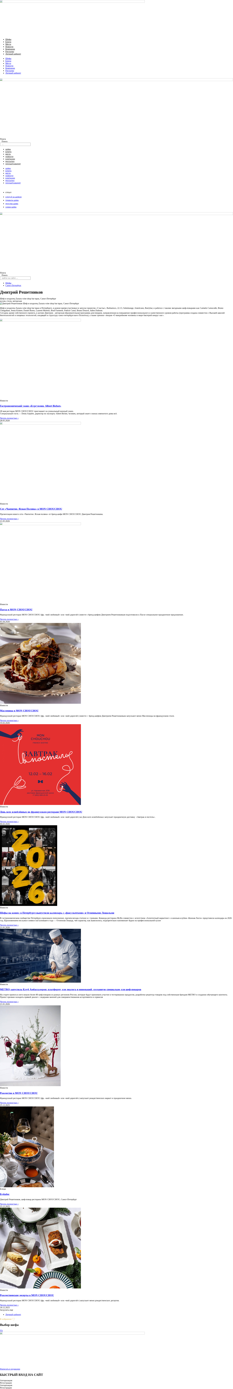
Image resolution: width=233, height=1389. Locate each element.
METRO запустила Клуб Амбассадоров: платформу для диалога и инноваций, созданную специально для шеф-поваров (70, 989)
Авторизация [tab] (6, 1380)
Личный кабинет (13, 54)
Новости (9, 46)
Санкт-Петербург (13, 285)
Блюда (8, 42)
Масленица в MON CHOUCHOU (19, 710)
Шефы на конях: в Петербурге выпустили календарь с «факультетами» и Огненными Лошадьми (57, 912)
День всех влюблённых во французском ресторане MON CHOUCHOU (41, 811)
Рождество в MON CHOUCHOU (19, 1093)
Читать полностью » (9, 418)
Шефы (8, 39)
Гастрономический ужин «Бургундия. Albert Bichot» (30, 405)
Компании (10, 49)
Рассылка (9, 51)
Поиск (3, 139)
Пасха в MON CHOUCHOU (16, 609)
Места (8, 44)
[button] (6, 1310)
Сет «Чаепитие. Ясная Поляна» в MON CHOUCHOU (31, 508)
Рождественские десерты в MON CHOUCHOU (27, 1295)
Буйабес (4, 1194)
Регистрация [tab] (6, 1383)
